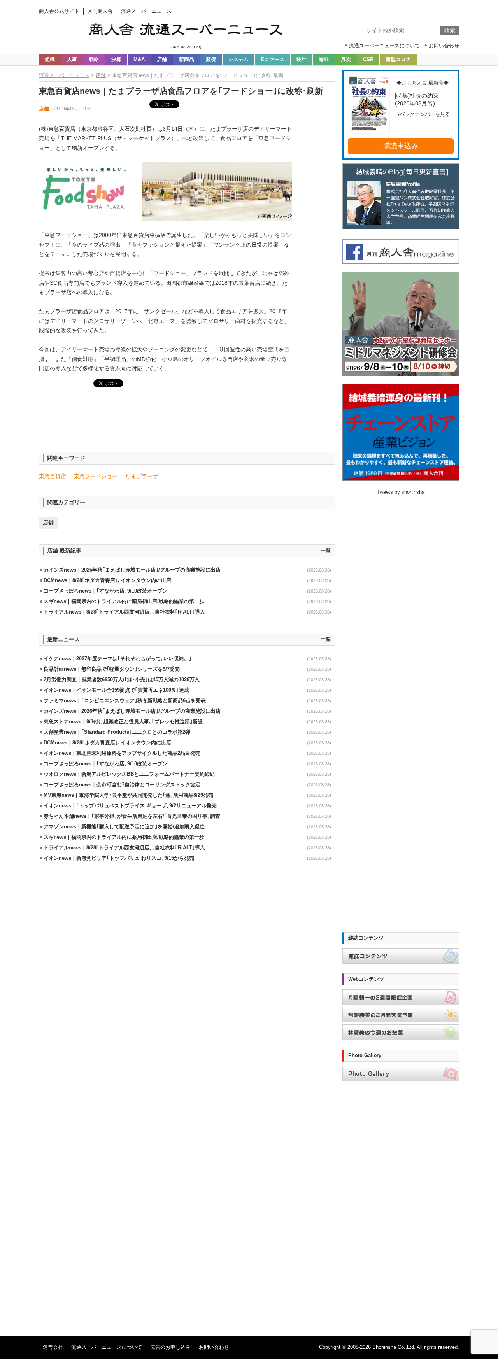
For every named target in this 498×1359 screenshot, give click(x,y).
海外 (324, 59)
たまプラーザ (141, 476)
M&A (139, 59)
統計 (301, 59)
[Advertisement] (186, 424)
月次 (346, 59)
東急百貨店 (52, 476)
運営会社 (53, 1347)
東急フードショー (95, 476)
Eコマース (272, 59)
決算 (116, 59)
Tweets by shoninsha (400, 492)
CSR (368, 59)
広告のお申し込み (170, 1347)
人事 (72, 59)
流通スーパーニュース (64, 75)
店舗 (162, 59)
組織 (50, 59)
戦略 (94, 59)
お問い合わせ (214, 1347)
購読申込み (400, 146)
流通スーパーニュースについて (106, 1347)
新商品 (186, 59)
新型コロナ (398, 59)
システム (238, 59)
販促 (211, 59)
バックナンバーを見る (425, 114)
